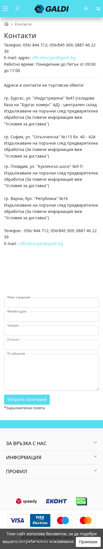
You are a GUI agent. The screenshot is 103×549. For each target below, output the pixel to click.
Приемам (88, 541)
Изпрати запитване (27, 399)
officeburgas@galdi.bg (54, 57)
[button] (51, 443)
